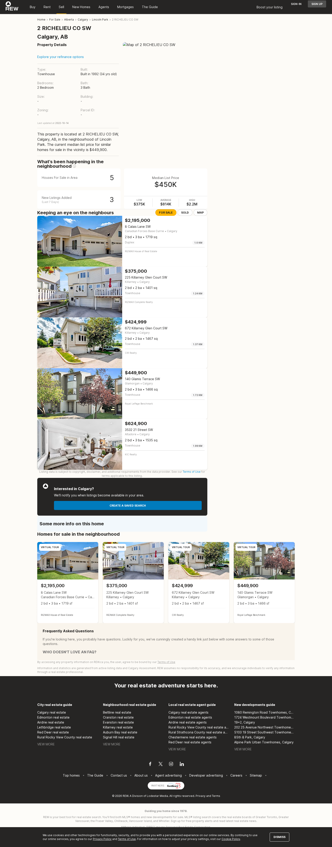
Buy (32, 7)
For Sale (166, 212)
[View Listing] (67, 582)
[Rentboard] (174, 785)
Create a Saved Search (128, 505)
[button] (74, 166)
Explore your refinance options (60, 57)
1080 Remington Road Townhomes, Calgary (264, 712)
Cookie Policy (231, 839)
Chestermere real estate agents (192, 737)
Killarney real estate (118, 727)
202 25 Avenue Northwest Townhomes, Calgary (264, 727)
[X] (161, 765)
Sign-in (296, 4)
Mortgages (125, 7)
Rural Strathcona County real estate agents (198, 732)
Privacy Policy (102, 839)
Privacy (201, 796)
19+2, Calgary (244, 722)
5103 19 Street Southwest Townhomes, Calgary (264, 732)
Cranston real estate (118, 717)
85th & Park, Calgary (249, 737)
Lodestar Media (157, 796)
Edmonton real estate (53, 717)
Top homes (71, 775)
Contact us (119, 775)
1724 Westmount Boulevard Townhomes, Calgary (264, 717)
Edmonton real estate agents (190, 717)
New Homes (81, 7)
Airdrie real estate (50, 722)
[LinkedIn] (182, 765)
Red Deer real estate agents (189, 742)
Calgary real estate (51, 712)
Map (200, 212)
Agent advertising (168, 775)
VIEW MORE (46, 744)
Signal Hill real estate (118, 737)
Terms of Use (192, 471)
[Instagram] (171, 765)
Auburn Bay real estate (120, 732)
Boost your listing (270, 7)
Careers (236, 775)
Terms (216, 796)
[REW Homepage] (12, 7)
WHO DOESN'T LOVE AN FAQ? (69, 652)
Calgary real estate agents (188, 712)
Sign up (317, 4)
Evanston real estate (118, 722)
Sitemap (256, 775)
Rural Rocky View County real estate (64, 737)
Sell (61, 7)
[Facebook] (150, 765)
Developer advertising (206, 775)
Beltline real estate (117, 712)
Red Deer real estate (53, 732)
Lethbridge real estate (54, 727)
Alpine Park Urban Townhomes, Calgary (264, 742)
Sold (185, 212)
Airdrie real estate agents (187, 722)
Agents (103, 7)
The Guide (150, 7)
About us (141, 775)
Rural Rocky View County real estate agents (198, 727)
